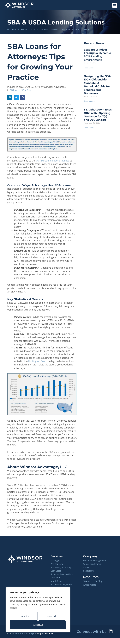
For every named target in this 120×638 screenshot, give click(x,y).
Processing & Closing (61, 567)
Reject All (51, 616)
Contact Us (88, 570)
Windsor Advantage (24, 633)
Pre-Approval (57, 564)
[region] (38, 609)
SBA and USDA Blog (20, 90)
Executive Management (94, 560)
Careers (87, 567)
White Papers (89, 584)
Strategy (55, 560)
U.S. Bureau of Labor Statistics (52, 160)
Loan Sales (56, 570)
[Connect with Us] (111, 631)
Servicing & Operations (62, 574)
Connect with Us (91, 632)
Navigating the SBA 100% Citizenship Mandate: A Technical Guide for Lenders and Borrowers (97, 85)
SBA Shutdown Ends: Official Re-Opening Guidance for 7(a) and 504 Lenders (98, 114)
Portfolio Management (61, 584)
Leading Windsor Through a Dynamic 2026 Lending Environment (97, 55)
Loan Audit (56, 577)
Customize (24, 616)
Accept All (38, 624)
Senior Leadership (92, 564)
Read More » (89, 68)
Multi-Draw (56, 581)
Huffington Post (37, 361)
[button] (114, 5)
